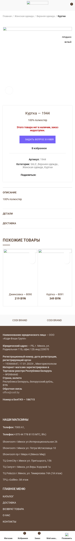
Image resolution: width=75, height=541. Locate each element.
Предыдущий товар (4, 21)
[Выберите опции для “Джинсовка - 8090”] (32, 260)
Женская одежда (24, 16)
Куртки (62, 16)
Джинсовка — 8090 (20, 294)
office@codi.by (11, 392)
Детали (8, 213)
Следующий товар (12, 21)
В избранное (39, 148)
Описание (10, 192)
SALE (34, 164)
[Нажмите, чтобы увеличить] (9, 90)
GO (65, 5)
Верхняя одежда (46, 16)
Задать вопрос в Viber (39, 139)
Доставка (9, 223)
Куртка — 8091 (55, 294)
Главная (7, 16)
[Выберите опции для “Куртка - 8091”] (67, 260)
